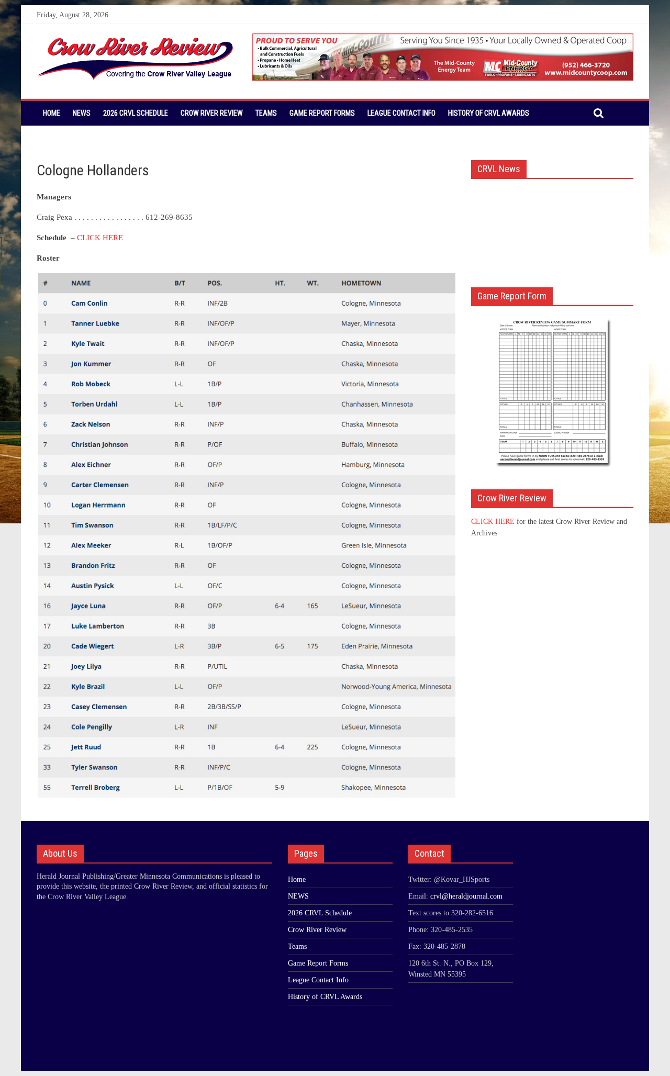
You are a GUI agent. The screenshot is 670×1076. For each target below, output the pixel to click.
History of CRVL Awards (488, 113)
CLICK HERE (100, 237)
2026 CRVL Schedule (135, 113)
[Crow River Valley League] (135, 40)
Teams (266, 113)
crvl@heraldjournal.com (466, 896)
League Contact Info (401, 113)
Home (51, 113)
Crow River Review (212, 113)
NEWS (82, 113)
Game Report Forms (322, 113)
